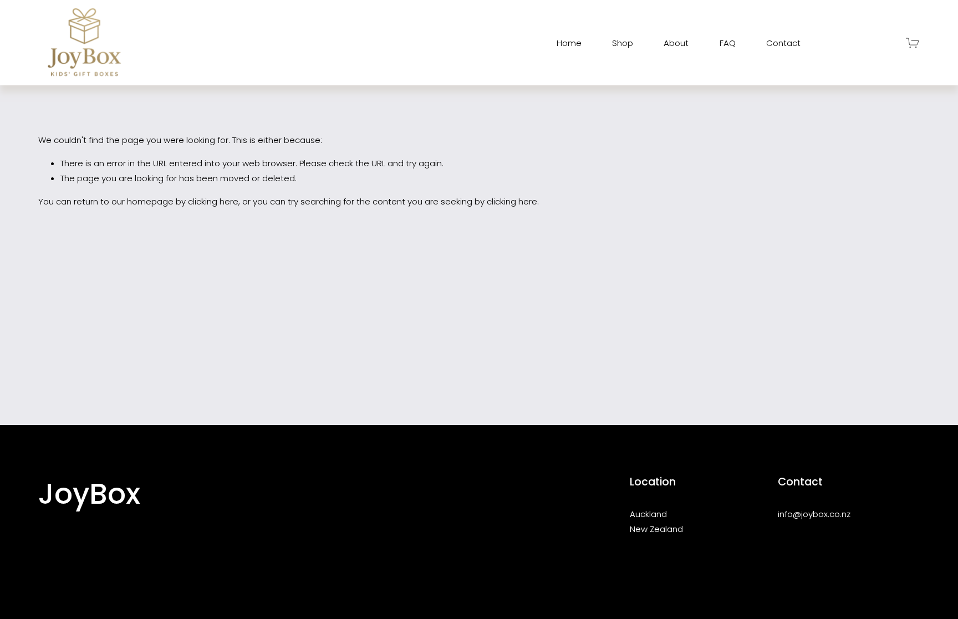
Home (569, 43)
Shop (622, 43)
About (676, 43)
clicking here (213, 201)
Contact (783, 43)
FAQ (728, 43)
